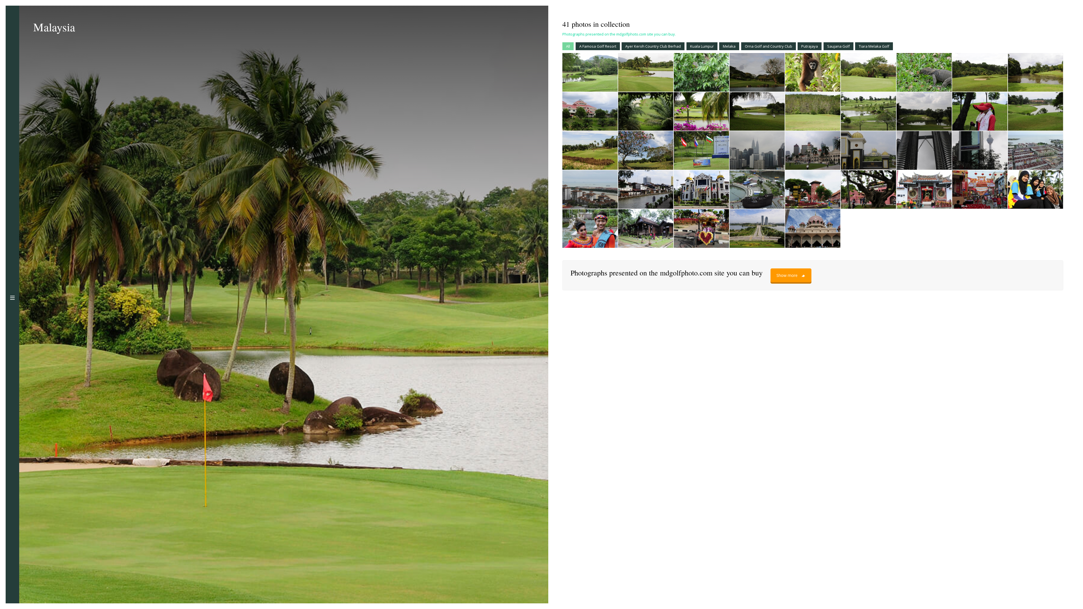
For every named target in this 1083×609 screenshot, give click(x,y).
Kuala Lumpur (702, 46)
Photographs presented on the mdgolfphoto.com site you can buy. (619, 34)
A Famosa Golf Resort (597, 46)
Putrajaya (809, 46)
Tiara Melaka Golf (874, 46)
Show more (787, 275)
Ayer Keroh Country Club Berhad (653, 46)
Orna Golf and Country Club (768, 46)
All (568, 46)
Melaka (729, 46)
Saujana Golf (838, 46)
